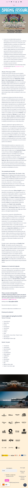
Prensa (14, 18)
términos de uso (10, 476)
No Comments (20, 28)
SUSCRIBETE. (9, 468)
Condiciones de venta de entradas (22, 478)
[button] (25, 10)
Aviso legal (22, 467)
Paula (7, 28)
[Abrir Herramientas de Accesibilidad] (25, 485)
